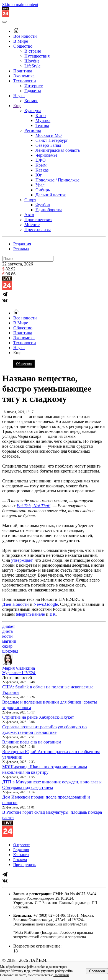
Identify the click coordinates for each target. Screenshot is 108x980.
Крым (41, 165)
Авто (29, 214)
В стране (32, 51)
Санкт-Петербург (51, 140)
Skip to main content (20, 4)
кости (7, 636)
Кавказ (41, 170)
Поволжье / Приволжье (57, 180)
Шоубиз (31, 61)
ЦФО (40, 160)
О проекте (21, 845)
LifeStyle (32, 66)
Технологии (24, 80)
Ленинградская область (57, 150)
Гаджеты (32, 90)
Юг (38, 175)
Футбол (42, 204)
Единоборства (48, 209)
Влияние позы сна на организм (31, 742)
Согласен (97, 971)
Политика (22, 71)
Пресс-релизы (37, 229)
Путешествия (37, 56)
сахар (7, 646)
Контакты (21, 855)
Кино (40, 115)
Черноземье (46, 155)
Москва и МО (48, 135)
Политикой (61, 975)
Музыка (42, 120)
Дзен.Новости (15, 604)
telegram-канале (30, 614)
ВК (53, 614)
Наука (19, 95)
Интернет (33, 85)
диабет (8, 626)
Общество (22, 46)
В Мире (20, 41)
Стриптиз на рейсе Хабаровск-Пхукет (38, 717)
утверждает (21, 560)
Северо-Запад (48, 145)
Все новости (25, 36)
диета (7, 631)
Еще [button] (17, 352)
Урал (40, 185)
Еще (17, 105)
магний (9, 641)
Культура (32, 110)
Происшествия (38, 219)
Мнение (32, 224)
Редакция (22, 243)
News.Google (46, 604)
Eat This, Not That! (33, 505)
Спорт (30, 199)
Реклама (21, 248)
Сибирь (42, 190)
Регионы (32, 130)
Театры (42, 125)
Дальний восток (50, 194)
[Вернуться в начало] (5, 15)
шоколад (10, 651)
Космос (31, 100)
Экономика (24, 76)
